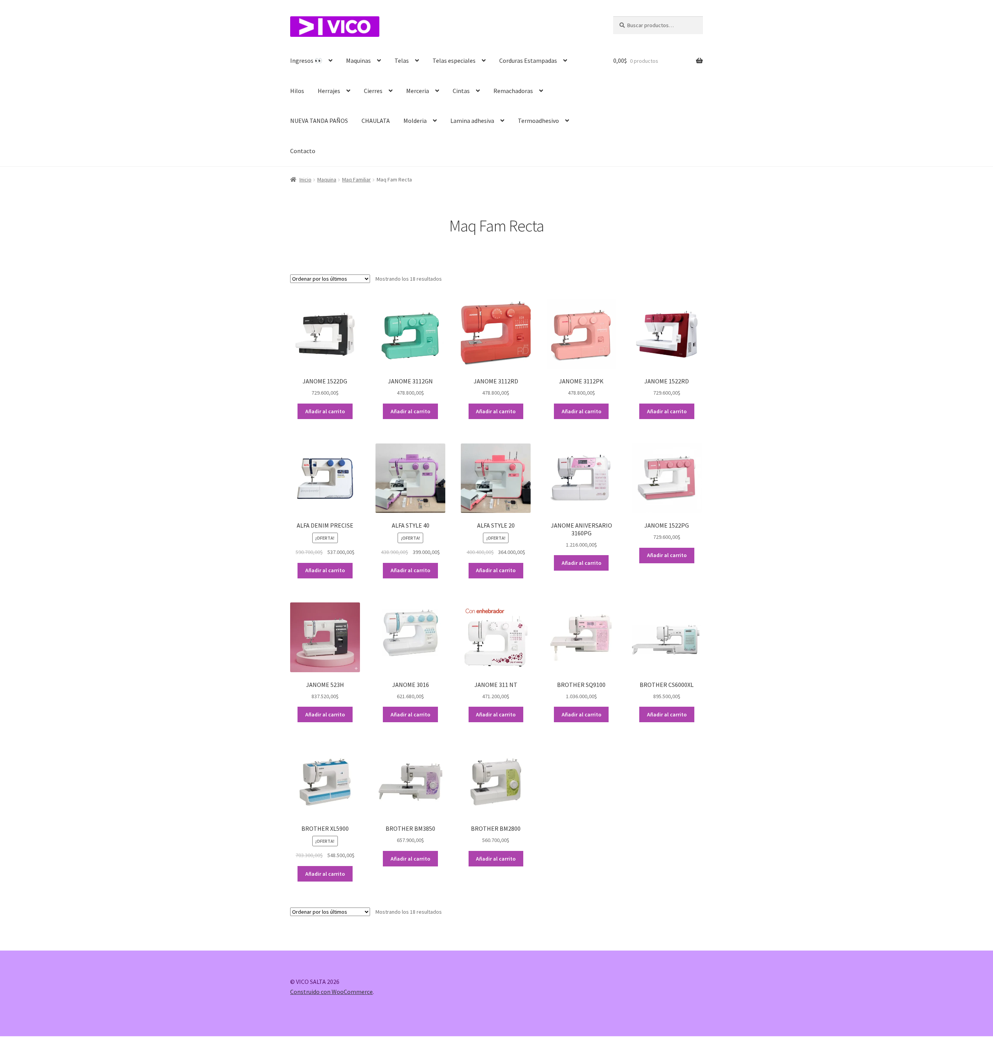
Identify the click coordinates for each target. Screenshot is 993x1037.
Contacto (302, 151)
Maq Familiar (356, 179)
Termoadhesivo (538, 120)
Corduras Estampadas (528, 60)
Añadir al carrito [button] (325, 411)
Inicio (305, 179)
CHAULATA (376, 120)
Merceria (417, 91)
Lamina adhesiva (472, 120)
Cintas (461, 91)
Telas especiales (454, 60)
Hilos (297, 91)
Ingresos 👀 (306, 60)
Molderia (415, 120)
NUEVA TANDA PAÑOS (319, 120)
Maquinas (358, 60)
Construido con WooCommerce (331, 992)
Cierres (373, 91)
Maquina (326, 179)
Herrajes (329, 91)
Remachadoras (513, 91)
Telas (401, 60)
